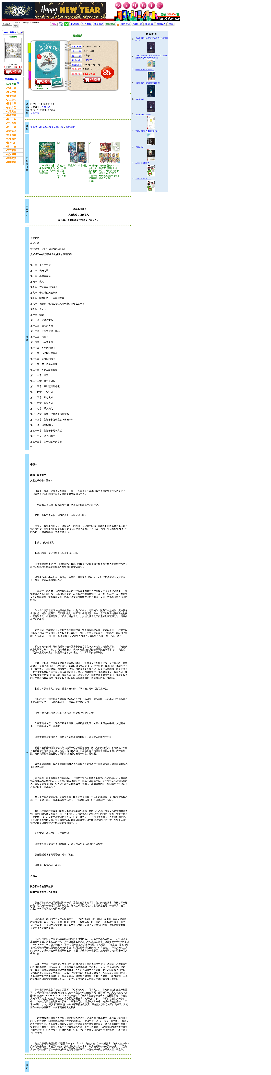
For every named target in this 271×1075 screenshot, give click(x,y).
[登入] (54, 25)
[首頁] (160, 8)
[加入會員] (135, 8)
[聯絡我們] (161, 25)
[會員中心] (143, 8)
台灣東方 (87, 60)
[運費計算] (137, 25)
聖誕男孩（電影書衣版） (145, 70)
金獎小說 (46, 107)
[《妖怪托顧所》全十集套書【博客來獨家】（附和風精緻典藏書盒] (109, 152)
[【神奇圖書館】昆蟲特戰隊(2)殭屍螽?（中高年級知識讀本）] (48, 152)
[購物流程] (125, 25)
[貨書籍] (110, 25)
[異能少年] (78, 152)
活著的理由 (140, 147)
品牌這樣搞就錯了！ (143, 163)
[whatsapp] (66, 25)
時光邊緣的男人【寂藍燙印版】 (147, 131)
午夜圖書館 (140, 99)
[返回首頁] (170, 25)
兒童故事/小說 (56, 127)
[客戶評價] (61, 25)
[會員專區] (98, 25)
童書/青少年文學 (38, 127)
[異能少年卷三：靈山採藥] (62, 152)
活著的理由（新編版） (144, 114)
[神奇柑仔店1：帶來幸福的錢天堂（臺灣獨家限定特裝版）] (93, 152)
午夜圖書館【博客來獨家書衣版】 (148, 83)
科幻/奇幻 (70, 127)
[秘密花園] (13, 50)
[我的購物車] (127, 8)
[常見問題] (152, 8)
